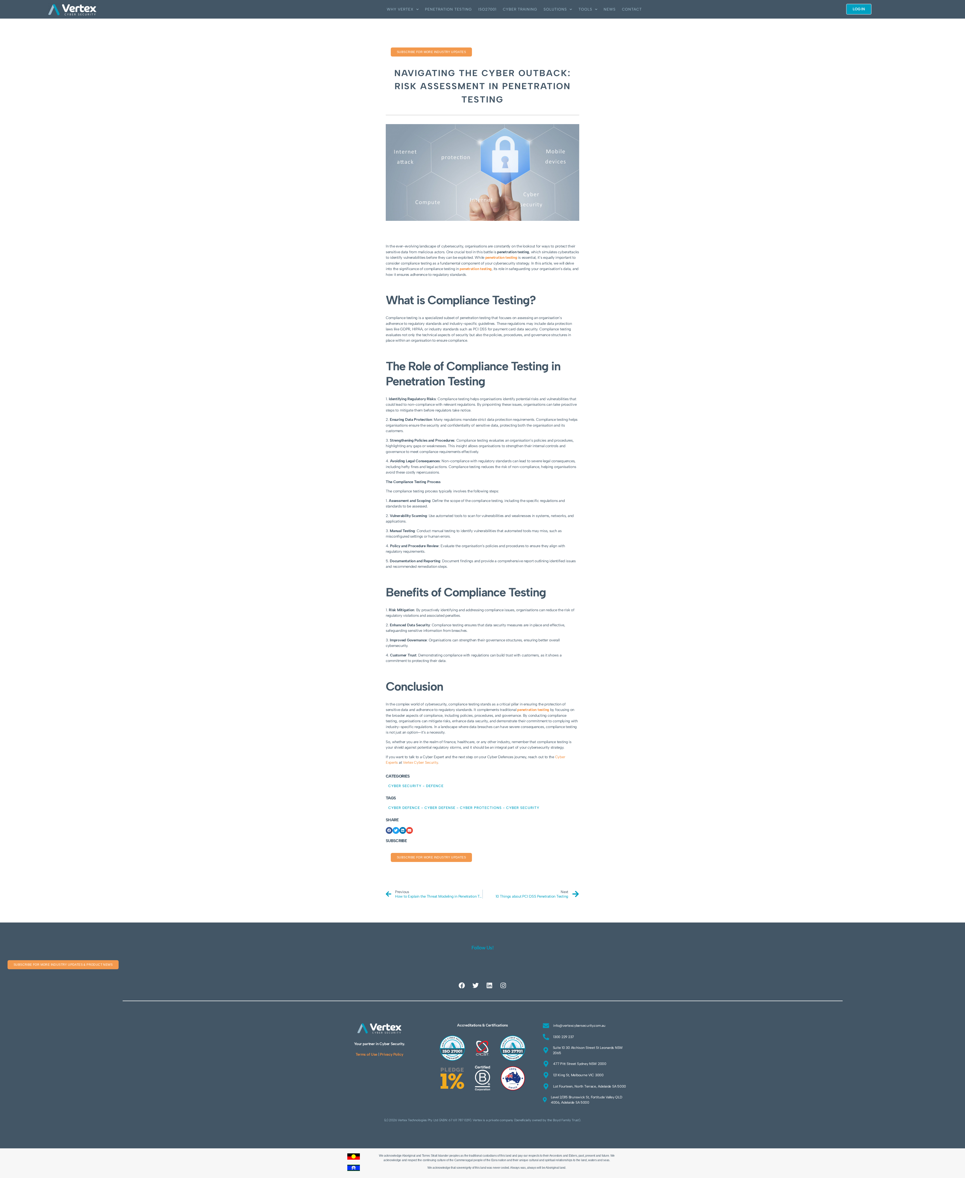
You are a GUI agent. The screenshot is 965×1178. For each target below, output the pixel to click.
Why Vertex (400, 9)
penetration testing (476, 269)
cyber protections (481, 808)
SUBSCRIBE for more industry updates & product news (63, 964)
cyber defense (439, 808)
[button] (389, 830)
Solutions (555, 9)
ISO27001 (487, 9)
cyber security (522, 808)
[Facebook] (462, 985)
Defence (435, 786)
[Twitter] (475, 985)
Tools (585, 9)
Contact (632, 9)
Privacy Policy (391, 1054)
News (610, 9)
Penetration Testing (448, 9)
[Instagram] (503, 985)
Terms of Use (366, 1054)
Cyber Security (404, 786)
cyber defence (404, 808)
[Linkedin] (489, 985)
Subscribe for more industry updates (431, 52)
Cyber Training (520, 9)
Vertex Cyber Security (420, 762)
